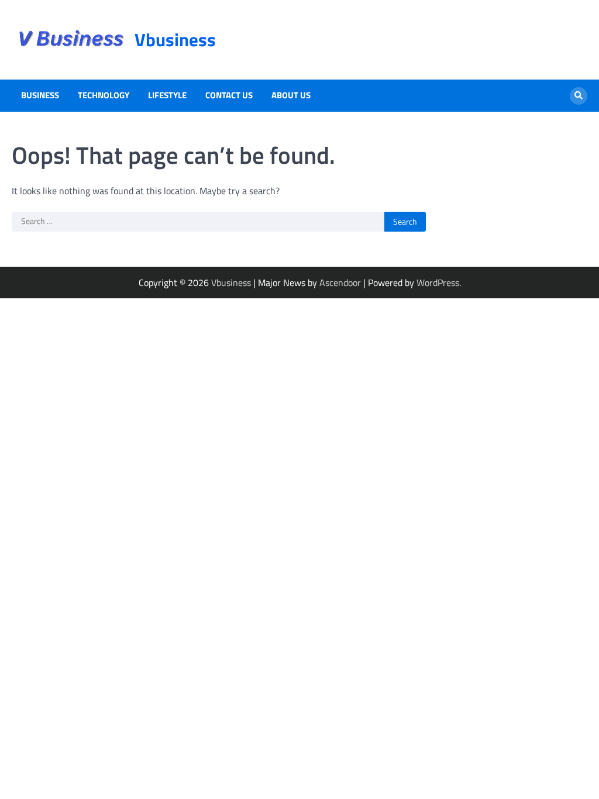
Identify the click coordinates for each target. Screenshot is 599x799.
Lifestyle (167, 95)
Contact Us (229, 95)
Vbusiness (175, 39)
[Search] (578, 96)
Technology (103, 95)
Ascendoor (340, 282)
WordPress (437, 282)
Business (40, 95)
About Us (291, 95)
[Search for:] (198, 222)
